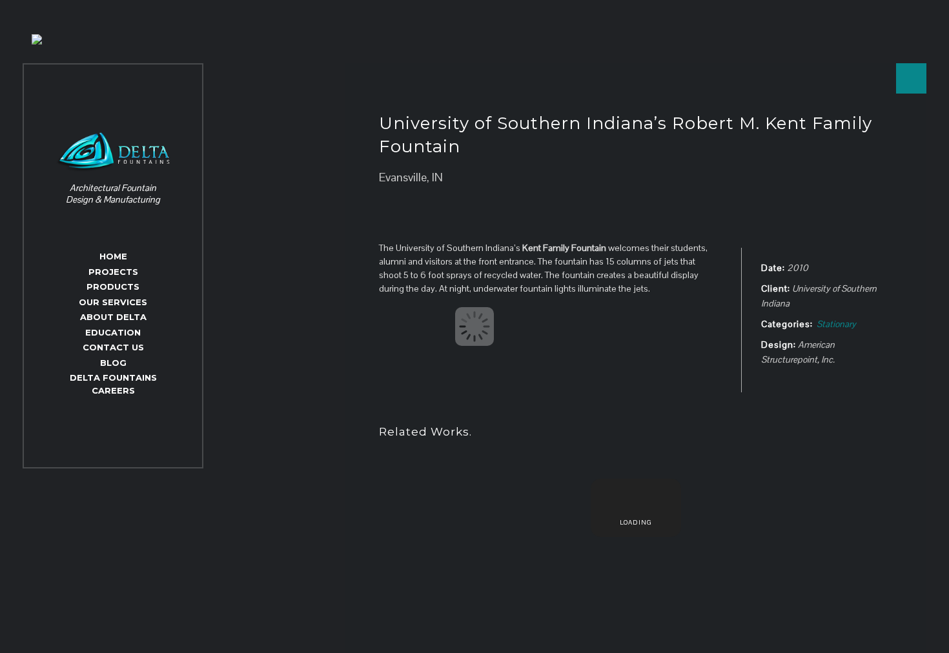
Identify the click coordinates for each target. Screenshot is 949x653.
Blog (113, 362)
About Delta (113, 317)
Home (113, 256)
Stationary (836, 324)
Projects (113, 271)
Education (113, 332)
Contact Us (113, 347)
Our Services (113, 302)
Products (113, 286)
